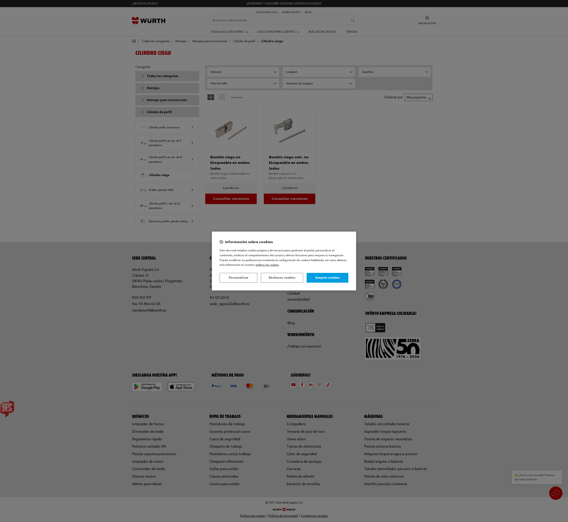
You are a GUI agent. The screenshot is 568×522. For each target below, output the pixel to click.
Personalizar (238, 277)
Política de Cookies (267, 264)
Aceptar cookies (327, 277)
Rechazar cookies (282, 277)
